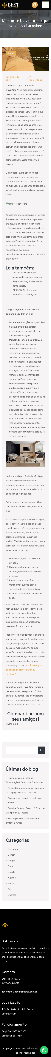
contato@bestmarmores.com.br (20, 991)
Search (41, 750)
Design (11, 860)
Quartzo (12, 894)
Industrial (36, 120)
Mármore (17, 142)
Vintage (27, 120)
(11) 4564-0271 (11, 983)
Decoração (13, 849)
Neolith (11, 883)
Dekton (11, 854)
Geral (10, 866)
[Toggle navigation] (45, 5)
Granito (11, 871)
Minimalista (11, 124)
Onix (10, 889)
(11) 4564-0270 (12, 978)
